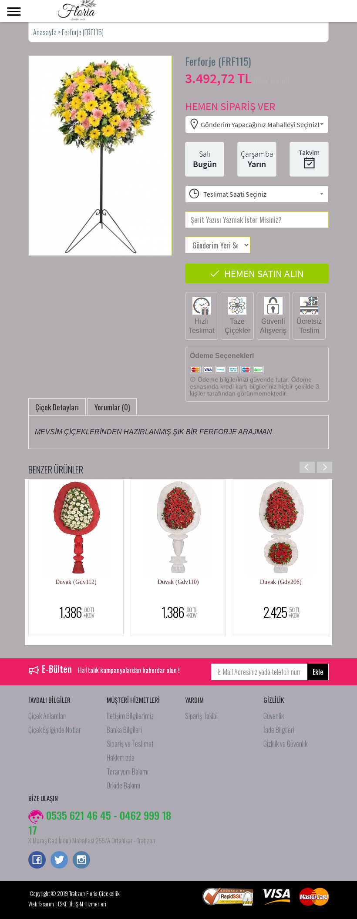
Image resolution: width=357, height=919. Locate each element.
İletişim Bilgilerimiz (130, 716)
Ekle (318, 672)
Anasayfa (45, 32)
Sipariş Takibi (201, 716)
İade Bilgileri (278, 729)
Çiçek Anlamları (47, 716)
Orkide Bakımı (123, 785)
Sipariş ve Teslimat (130, 743)
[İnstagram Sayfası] (81, 860)
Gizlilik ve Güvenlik (285, 743)
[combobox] (257, 124)
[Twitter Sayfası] (59, 860)
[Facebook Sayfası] (37, 860)
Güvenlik (273, 716)
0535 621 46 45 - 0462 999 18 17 (99, 822)
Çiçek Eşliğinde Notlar (54, 729)
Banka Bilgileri (124, 729)
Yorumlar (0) (112, 407)
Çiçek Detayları (57, 407)
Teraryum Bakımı (127, 771)
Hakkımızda (121, 757)
